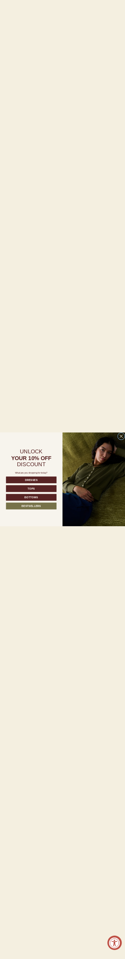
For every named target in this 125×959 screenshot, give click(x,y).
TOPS (31, 488)
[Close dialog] (121, 436)
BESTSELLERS (31, 506)
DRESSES (31, 479)
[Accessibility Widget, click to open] (114, 943)
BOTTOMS (31, 497)
